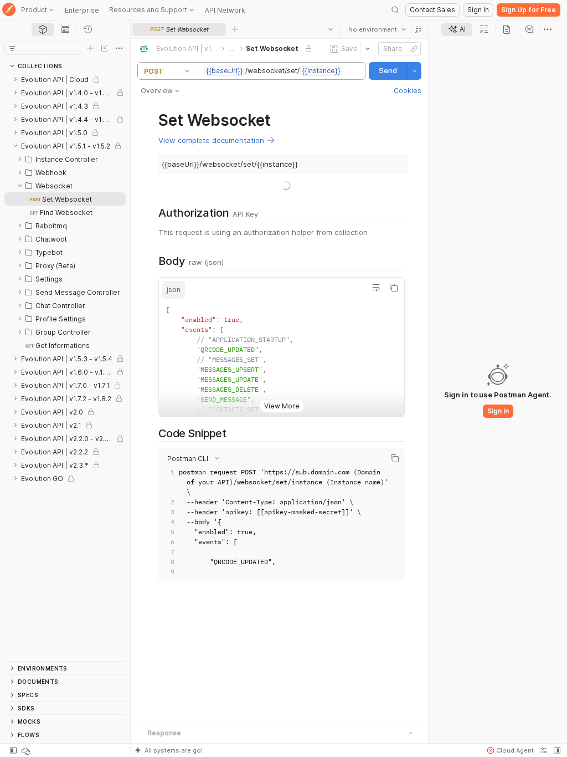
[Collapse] (15, 145)
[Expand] (15, 79)
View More (282, 406)
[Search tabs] (330, 29)
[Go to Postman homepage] (9, 10)
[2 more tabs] (547, 29)
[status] (26, 750)
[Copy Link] (414, 48)
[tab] (43, 29)
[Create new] (90, 48)
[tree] (65, 367)
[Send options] (414, 71)
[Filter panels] (12, 48)
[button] (418, 29)
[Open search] (395, 10)
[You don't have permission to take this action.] (234, 29)
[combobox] (377, 29)
